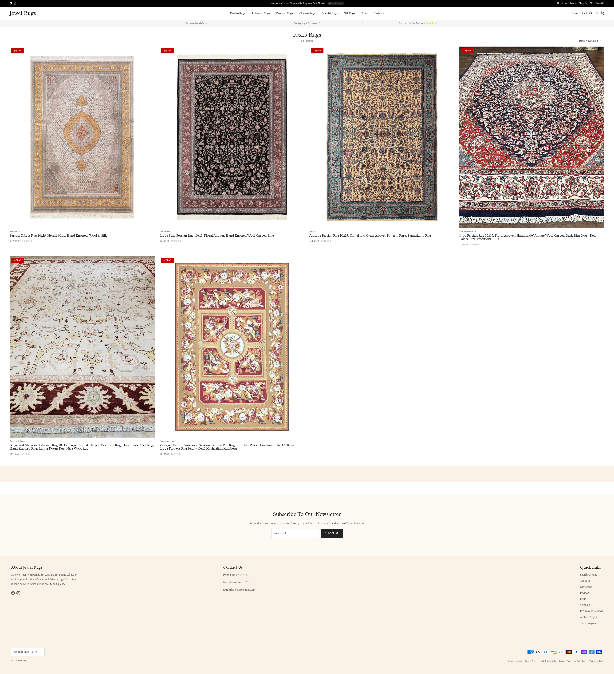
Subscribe (332, 533)
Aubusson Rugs (261, 13)
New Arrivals (562, 3)
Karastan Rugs (284, 13)
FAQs (591, 3)
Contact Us (599, 3)
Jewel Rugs (22, 661)
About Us (583, 3)
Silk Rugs (349, 13)
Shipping (585, 605)
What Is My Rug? (596, 661)
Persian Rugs (237, 13)
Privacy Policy (530, 661)
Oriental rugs (56, 579)
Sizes (364, 13)
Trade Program (588, 623)
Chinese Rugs (307, 13)
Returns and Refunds (591, 611)
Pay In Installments (548, 661)
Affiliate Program (589, 617)
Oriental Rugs (330, 13)
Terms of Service (515, 661)
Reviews (573, 3)
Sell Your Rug (579, 661)
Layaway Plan (564, 661)
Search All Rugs (588, 574)
